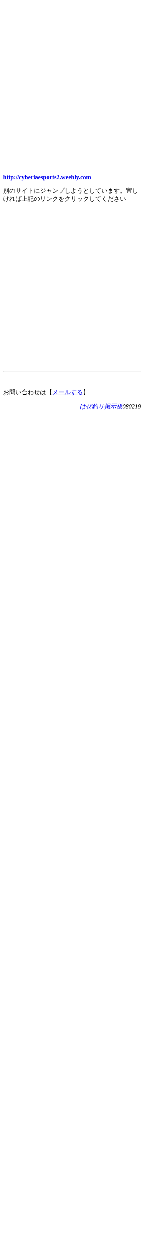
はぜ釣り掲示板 (100, 406)
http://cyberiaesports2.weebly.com (47, 177)
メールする (67, 392)
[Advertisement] (72, 75)
